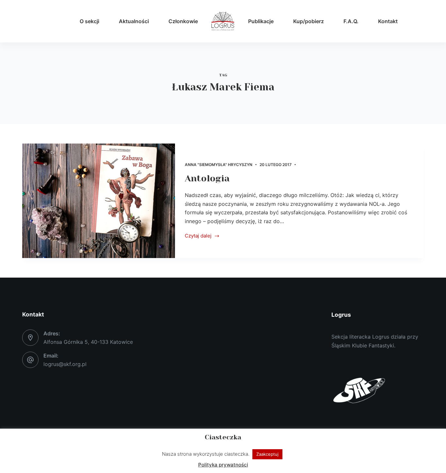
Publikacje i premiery (322, 164)
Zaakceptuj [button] (267, 454)
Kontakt (388, 21)
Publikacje (261, 21)
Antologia (207, 178)
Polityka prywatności (223, 465)
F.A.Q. (350, 21)
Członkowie (183, 21)
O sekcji (89, 21)
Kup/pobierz (308, 21)
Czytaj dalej (198, 236)
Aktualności (134, 21)
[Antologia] (98, 201)
